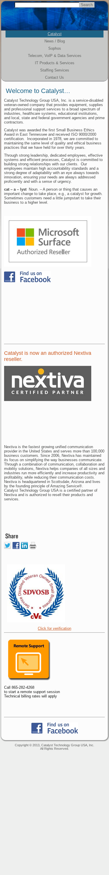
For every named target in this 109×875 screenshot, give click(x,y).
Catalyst (55, 34)
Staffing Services (54, 70)
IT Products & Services (54, 63)
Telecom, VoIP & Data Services (54, 55)
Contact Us (54, 77)
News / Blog (54, 41)
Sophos (54, 48)
